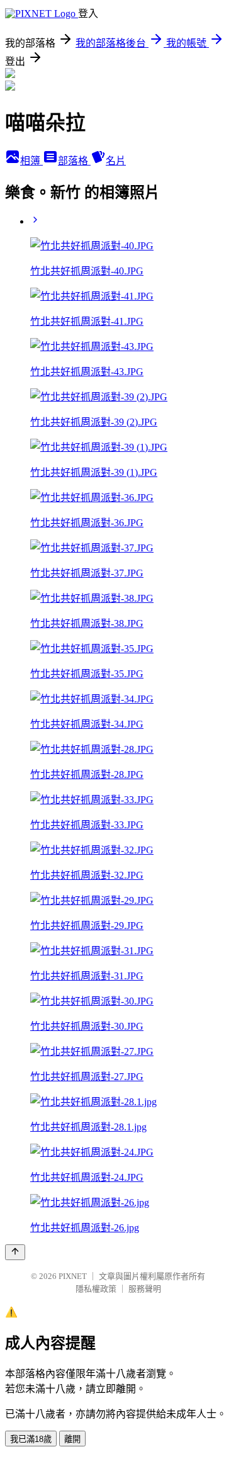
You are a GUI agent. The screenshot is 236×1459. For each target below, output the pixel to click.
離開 (72, 1439)
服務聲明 (144, 1288)
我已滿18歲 (31, 1439)
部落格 (74, 160)
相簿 (31, 160)
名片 (116, 160)
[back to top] (15, 1252)
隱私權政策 (96, 1288)
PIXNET (73, 1276)
